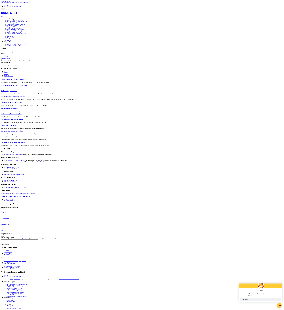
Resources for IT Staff (9, 268)
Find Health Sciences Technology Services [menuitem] (16, 33)
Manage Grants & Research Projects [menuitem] (15, 31)
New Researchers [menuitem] (11, 39)
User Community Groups (9, 263)
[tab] (143, 71)
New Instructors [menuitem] (10, 37)
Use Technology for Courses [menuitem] (13, 23)
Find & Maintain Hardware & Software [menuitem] (16, 24)
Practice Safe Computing (8, 125)
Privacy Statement (62, 279)
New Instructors (5, 218)
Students (6, 72)
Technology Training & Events (14, 308)
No (3, 236)
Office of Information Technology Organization (15, 261)
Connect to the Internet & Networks (11, 102)
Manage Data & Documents (9, 108)
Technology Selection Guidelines (11, 267)
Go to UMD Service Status (10, 181)
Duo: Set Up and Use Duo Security (12, 168)
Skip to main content (5, 1)
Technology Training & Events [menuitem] (14, 45)
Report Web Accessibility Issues (72, 279)
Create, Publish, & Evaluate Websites (12, 119)
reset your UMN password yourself (16, 160)
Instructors (6, 74)
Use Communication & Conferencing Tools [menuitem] (17, 21)
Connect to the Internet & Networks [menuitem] (15, 25)
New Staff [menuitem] (9, 40)
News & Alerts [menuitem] (10, 43)
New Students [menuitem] (10, 36)
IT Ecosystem (7, 262)
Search (2, 9)
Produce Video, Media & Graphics (11, 114)
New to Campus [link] (7, 35)
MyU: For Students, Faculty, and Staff (12, 6)
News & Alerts (10, 305)
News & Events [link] (7, 41)
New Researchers (5, 224)
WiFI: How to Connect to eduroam (12, 167)
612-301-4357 (43, 161)
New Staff (3, 230)
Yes (3, 234)
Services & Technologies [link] (9, 19)
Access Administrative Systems (10, 137)
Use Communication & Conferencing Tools (14, 85)
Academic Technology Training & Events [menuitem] (16, 44)
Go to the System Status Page (10, 180)
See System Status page (9, 200)
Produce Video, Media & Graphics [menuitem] (15, 28)
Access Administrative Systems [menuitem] (14, 32)
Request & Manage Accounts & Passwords (13, 79)
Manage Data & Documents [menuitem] (13, 27)
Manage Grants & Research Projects (12, 131)
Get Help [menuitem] (6, 56)
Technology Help (9, 12)
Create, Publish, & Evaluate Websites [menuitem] (15, 29)
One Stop (6, 5)
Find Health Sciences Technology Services (13, 142)
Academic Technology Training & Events (16, 306)
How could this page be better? (8, 237)
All (4, 71)
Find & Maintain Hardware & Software (13, 96)
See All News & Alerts (9, 199)
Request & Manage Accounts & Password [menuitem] (16, 20)
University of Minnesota (15, 279)
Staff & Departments (8, 76)
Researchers (6, 75)
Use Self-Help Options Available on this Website (15, 187)
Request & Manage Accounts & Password (16, 282)
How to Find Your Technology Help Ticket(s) (14, 174)
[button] (279, 305)
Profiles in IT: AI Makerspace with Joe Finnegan (15, 196)
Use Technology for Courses (9, 91)
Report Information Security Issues (12, 266)
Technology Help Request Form (13, 154)
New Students (4, 212)
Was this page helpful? (7, 233)
